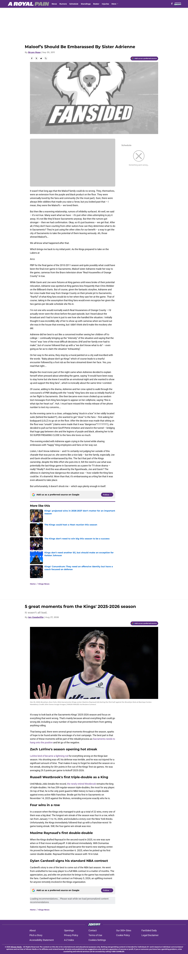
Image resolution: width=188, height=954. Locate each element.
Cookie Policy (123, 935)
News (54, 4)
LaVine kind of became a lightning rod (49, 756)
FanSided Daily (149, 930)
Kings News (43, 584)
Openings (69, 930)
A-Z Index (69, 940)
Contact (93, 930)
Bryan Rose (34, 52)
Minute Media (16, 947)
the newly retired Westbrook (81, 783)
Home (33, 584)
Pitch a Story (35, 935)
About (32, 930)
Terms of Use (95, 935)
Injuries (105, 4)
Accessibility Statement (41, 940)
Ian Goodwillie (36, 617)
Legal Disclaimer (150, 935)
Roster (96, 4)
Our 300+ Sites (123, 930)
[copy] (46, 58)
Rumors (63, 4)
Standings (86, 4)
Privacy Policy (71, 935)
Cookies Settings (97, 940)
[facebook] (171, 4)
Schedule (73, 4)
